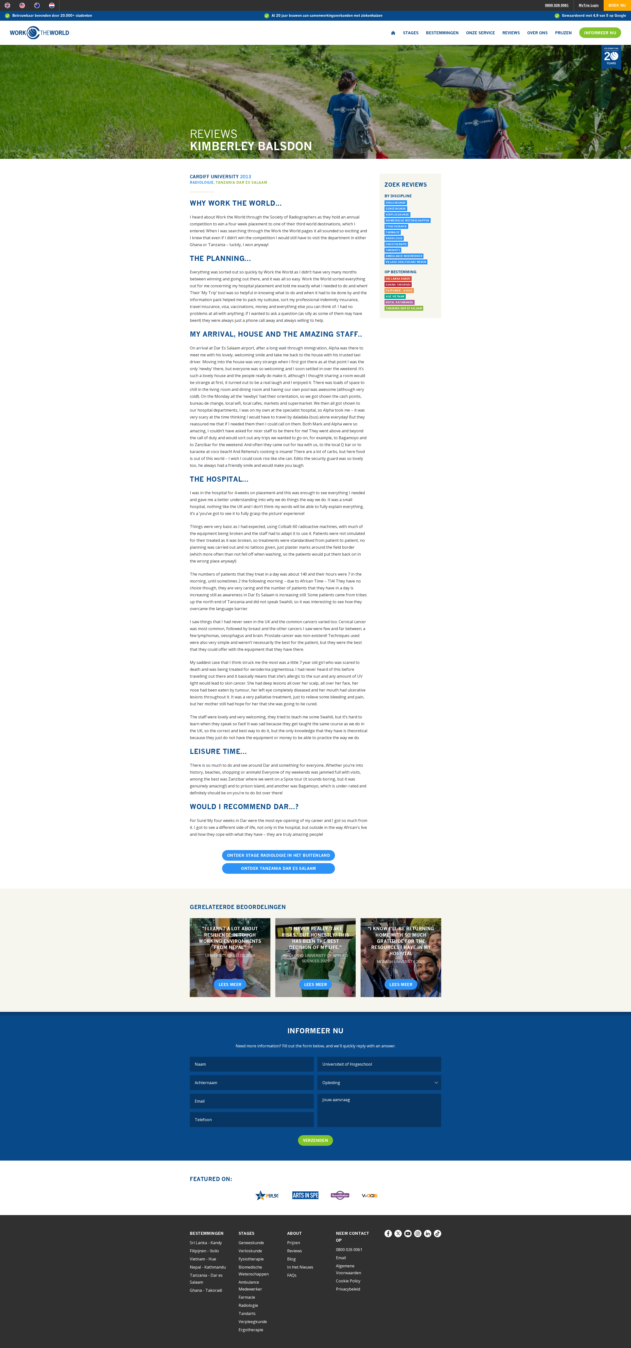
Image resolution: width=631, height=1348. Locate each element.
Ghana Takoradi (398, 284)
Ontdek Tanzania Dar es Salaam (278, 868)
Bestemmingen (442, 32)
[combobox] (379, 1064)
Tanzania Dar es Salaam (241, 182)
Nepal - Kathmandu (208, 1267)
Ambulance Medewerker (404, 256)
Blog (291, 1259)
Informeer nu (600, 32)
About (294, 1233)
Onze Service (480, 32)
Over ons (537, 32)
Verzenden (315, 1140)
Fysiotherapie (396, 226)
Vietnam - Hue (203, 1259)
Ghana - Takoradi (206, 1290)
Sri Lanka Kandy (398, 278)
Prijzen (563, 32)
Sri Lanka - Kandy (206, 1242)
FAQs (292, 1275)
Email (341, 1257)
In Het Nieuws (300, 1267)
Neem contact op (352, 1237)
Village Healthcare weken (406, 261)
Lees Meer (230, 984)
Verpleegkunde (397, 214)
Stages (411, 32)
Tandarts (393, 250)
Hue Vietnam (395, 296)
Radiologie (202, 182)
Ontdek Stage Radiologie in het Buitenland (278, 855)
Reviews (511, 32)
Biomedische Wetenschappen (407, 220)
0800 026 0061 (557, 5)
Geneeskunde (396, 208)
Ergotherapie (396, 244)
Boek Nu (617, 5)
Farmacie (393, 232)
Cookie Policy (348, 1281)
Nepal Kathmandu (399, 302)
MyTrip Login (589, 5)
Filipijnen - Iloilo (399, 290)
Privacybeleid (348, 1289)
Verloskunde (396, 202)
